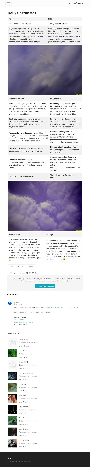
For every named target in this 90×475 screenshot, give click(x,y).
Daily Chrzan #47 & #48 (26, 373)
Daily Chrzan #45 (24, 440)
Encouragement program (51, 307)
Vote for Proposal (20, 319)
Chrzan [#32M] (23, 362)
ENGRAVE (31, 461)
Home (9, 458)
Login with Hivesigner (45, 286)
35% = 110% (22, 395)
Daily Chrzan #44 (24, 351)
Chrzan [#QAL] (23, 340)
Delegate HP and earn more (23, 322)
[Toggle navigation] (8, 3)
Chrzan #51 (22, 384)
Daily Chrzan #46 (24, 407)
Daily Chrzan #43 (24, 429)
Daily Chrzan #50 (24, 418)
